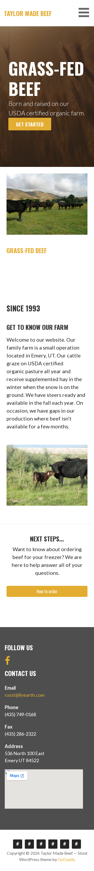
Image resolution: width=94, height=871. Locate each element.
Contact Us (76, 844)
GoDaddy (66, 859)
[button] (85, 12)
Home (17, 844)
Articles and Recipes (64, 844)
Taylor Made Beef (28, 13)
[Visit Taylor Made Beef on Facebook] (7, 662)
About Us (41, 844)
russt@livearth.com (24, 695)
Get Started (30, 124)
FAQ (52, 844)
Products (29, 844)
